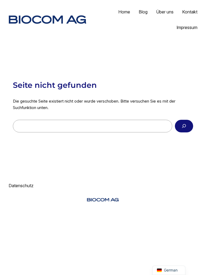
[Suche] (184, 126)
